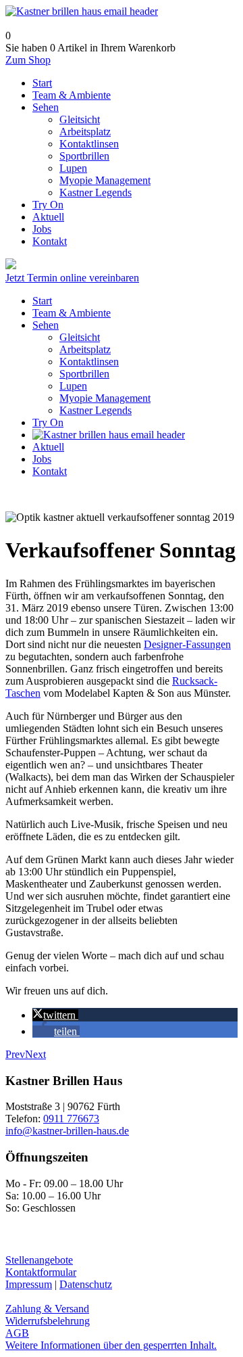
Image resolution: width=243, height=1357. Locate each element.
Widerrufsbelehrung (47, 1321)
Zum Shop (28, 60)
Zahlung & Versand (47, 1308)
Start (42, 300)
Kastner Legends (95, 410)
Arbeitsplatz (85, 349)
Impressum (28, 1284)
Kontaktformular (40, 1272)
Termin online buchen (64, 265)
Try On (47, 422)
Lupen (73, 386)
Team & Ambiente (71, 313)
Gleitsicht (79, 337)
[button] (55, 1015)
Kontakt (49, 471)
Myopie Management (105, 398)
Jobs (41, 459)
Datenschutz (85, 1284)
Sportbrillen (84, 374)
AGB (17, 1333)
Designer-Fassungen (187, 644)
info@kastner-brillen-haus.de (67, 1130)
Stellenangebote (39, 1260)
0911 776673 (71, 1118)
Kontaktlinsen (89, 361)
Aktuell (48, 447)
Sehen (45, 325)
